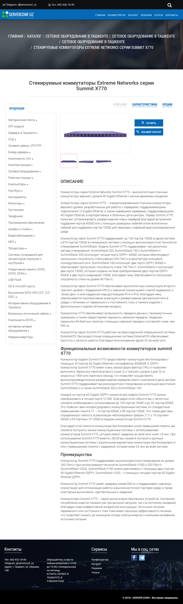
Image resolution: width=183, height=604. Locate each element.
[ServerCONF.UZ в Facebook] (134, 557)
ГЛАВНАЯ (100, 15)
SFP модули (16, 126)
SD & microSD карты (21, 286)
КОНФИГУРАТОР (117, 15)
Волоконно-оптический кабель (28, 313)
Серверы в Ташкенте (22, 133)
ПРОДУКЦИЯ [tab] (16, 108)
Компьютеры (17, 184)
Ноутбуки (14, 190)
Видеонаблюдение (20, 235)
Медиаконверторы (20, 337)
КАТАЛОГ (133, 15)
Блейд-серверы (18, 152)
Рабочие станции (19, 177)
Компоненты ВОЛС (20, 320)
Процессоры (16, 248)
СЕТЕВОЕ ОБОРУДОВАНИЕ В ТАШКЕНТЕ (77, 36)
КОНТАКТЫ (171, 15)
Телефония (15, 216)
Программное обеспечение (26, 222)
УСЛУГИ (158, 15)
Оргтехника (16, 210)
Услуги (96, 572)
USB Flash (14, 280)
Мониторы (15, 203)
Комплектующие (19, 165)
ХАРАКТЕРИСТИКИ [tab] (144, 104)
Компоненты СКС (19, 158)
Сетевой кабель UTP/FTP (24, 145)
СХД (11, 139)
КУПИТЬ (151, 123)
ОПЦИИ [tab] (167, 104)
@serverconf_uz (27, 4)
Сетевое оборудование (23, 171)
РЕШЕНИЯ (146, 15)
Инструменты (17, 197)
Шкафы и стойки (19, 229)
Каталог (96, 564)
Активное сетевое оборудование (20, 328)
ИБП (11, 242)
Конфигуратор (100, 559)
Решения (97, 568)
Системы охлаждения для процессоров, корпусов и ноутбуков (25, 259)
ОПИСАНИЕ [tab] (120, 104)
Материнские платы (21, 120)
